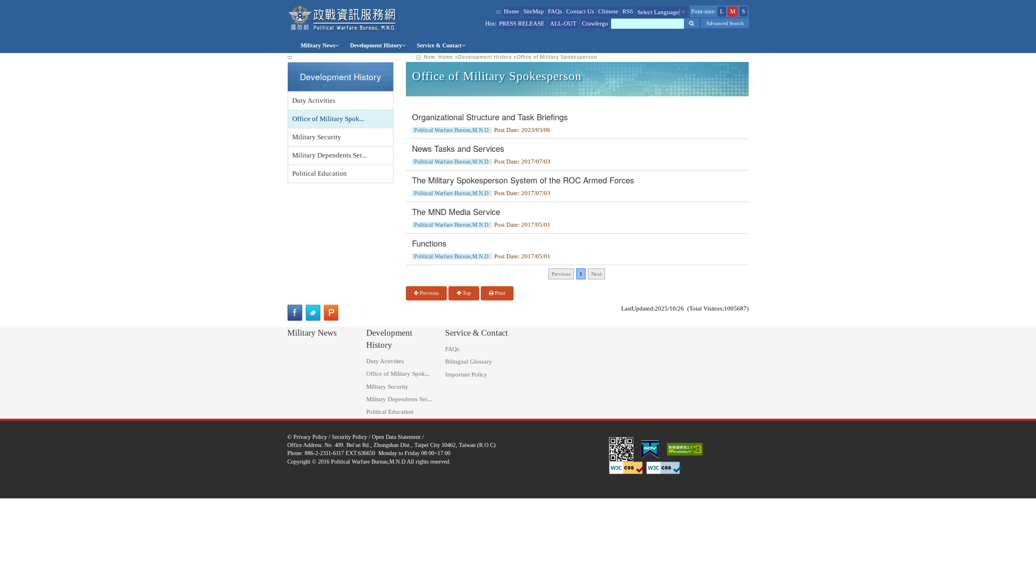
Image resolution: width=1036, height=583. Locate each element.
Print (499, 293)
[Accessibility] (685, 448)
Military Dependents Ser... (329, 155)
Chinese (608, 11)
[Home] (342, 18)
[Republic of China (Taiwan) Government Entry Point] (650, 448)
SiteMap (533, 11)
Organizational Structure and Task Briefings (490, 117)
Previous (428, 293)
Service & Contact (439, 46)
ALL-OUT (563, 23)
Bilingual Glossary (468, 361)
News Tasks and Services (458, 148)
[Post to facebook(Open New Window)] (294, 312)
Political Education (319, 173)
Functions (429, 243)
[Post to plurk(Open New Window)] (331, 312)
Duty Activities (313, 100)
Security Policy (349, 437)
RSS (627, 11)
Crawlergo (595, 23)
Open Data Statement (396, 437)
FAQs (555, 11)
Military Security (316, 137)
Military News (318, 46)
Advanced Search (725, 23)
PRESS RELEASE (521, 23)
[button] (691, 23)
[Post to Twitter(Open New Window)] (313, 312)
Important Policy (466, 374)
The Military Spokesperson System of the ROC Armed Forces (523, 180)
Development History (376, 46)
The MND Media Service (456, 211)
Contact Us (580, 11)
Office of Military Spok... (328, 119)
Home (511, 11)
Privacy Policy (310, 437)
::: (498, 11)
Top (466, 293)
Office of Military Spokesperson (557, 57)
